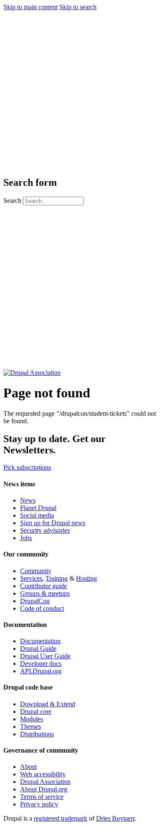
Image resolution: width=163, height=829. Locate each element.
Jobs (26, 537)
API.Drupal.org (40, 671)
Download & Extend (47, 704)
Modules (31, 719)
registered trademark (60, 818)
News (28, 500)
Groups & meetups (45, 593)
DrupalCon (35, 600)
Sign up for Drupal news (52, 522)
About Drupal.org (43, 789)
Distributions (37, 734)
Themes (30, 726)
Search (13, 200)
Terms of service (42, 796)
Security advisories (45, 530)
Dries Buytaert (115, 818)
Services (31, 578)
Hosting (86, 578)
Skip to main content (30, 6)
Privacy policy (39, 804)
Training (57, 578)
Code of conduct (42, 608)
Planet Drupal (38, 507)
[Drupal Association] (32, 372)
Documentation (40, 640)
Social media (37, 515)
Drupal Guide (38, 648)
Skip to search (78, 6)
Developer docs (40, 663)
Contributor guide (43, 585)
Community (35, 570)
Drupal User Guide (45, 656)
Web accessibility (43, 774)
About (28, 766)
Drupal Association (45, 781)
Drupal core (35, 711)
